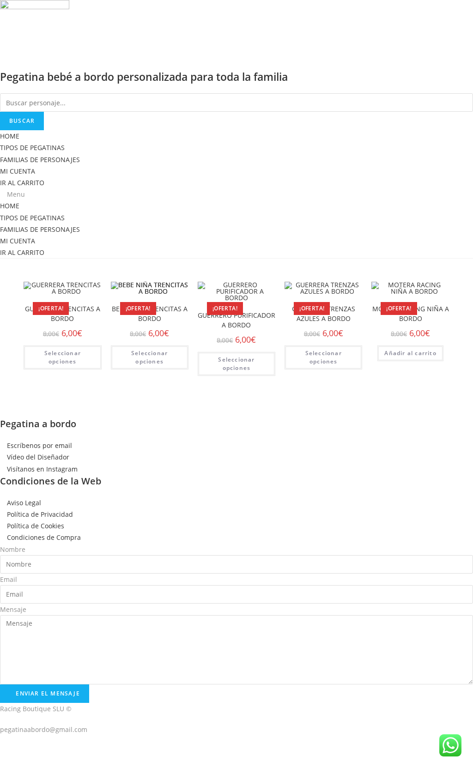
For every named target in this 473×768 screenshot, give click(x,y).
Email (8, 579)
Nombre (12, 549)
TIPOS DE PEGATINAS (32, 147)
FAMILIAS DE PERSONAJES (40, 159)
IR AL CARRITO (22, 182)
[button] (236, 194)
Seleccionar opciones (62, 357)
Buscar (22, 121)
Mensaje (13, 609)
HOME (9, 136)
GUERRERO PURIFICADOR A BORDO (236, 320)
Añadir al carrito (410, 353)
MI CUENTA (17, 171)
